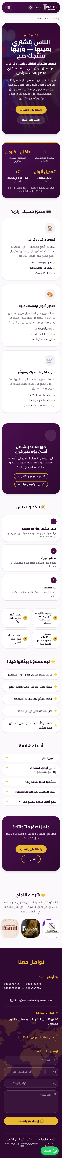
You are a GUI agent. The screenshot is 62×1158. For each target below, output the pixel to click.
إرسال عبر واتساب (28, 1120)
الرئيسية (56, 18)
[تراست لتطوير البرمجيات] (50, 7)
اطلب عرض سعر (31, 119)
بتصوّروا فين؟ (48, 757)
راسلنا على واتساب (31, 109)
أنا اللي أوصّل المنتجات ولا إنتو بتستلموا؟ (43, 769)
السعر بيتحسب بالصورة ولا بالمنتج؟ (35, 791)
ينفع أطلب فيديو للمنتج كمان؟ (37, 801)
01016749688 (12, 988)
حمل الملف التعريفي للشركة (38, 1037)
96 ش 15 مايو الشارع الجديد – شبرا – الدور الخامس (33, 1021)
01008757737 (12, 984)
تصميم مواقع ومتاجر (31, 476)
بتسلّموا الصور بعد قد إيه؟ (40, 781)
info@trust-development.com (33, 1000)
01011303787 (34, 984)
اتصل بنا (31, 859)
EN (37, 7)
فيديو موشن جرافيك (31, 484)
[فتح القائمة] (8, 7)
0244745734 (33, 988)
